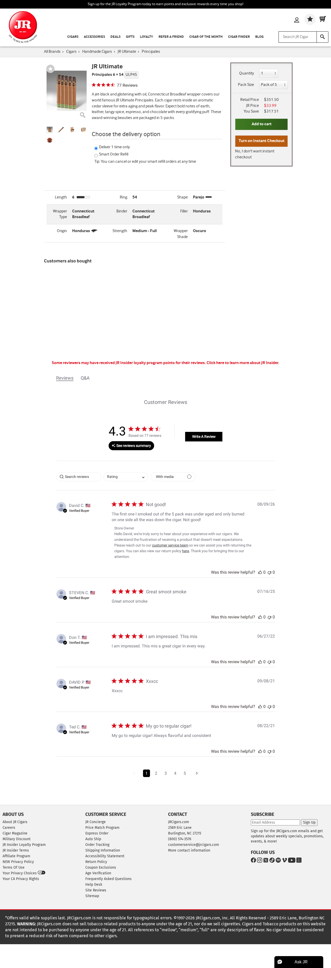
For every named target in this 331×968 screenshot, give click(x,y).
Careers (9, 827)
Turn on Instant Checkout (261, 140)
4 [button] (175, 773)
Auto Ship (93, 839)
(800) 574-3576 (179, 839)
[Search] (322, 37)
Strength (119, 230)
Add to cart (262, 124)
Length (61, 197)
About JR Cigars (15, 822)
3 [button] (165, 773)
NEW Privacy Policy (18, 862)
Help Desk (93, 884)
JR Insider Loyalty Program (24, 845)
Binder (121, 211)
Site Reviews (95, 890)
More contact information (189, 850)
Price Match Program (102, 827)
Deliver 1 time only (114, 147)
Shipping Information (102, 850)
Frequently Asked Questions (108, 879)
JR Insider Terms (16, 850)
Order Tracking (97, 845)
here (185, 551)
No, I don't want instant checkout (254, 154)
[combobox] (125, 476)
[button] (50, 130)
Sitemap (92, 896)
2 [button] (156, 773)
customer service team (170, 545)
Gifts (130, 37)
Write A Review (204, 436)
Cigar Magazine (15, 833)
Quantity (246, 73)
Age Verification (98, 873)
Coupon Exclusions (100, 867)
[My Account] (296, 20)
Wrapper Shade (181, 233)
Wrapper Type (60, 214)
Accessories (94, 37)
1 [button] (146, 773)
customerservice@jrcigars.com (193, 845)
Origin (62, 230)
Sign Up (309, 822)
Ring (123, 197)
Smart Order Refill (113, 154)
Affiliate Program (16, 856)
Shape (182, 197)
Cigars (72, 37)
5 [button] (185, 773)
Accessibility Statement (104, 856)
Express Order (96, 833)
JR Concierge (95, 822)
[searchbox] (78, 476)
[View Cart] (322, 19)
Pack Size (246, 84)
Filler (184, 211)
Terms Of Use (14, 867)
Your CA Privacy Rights (21, 879)
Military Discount (17, 839)
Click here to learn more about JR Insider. (243, 362)
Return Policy (96, 862)
